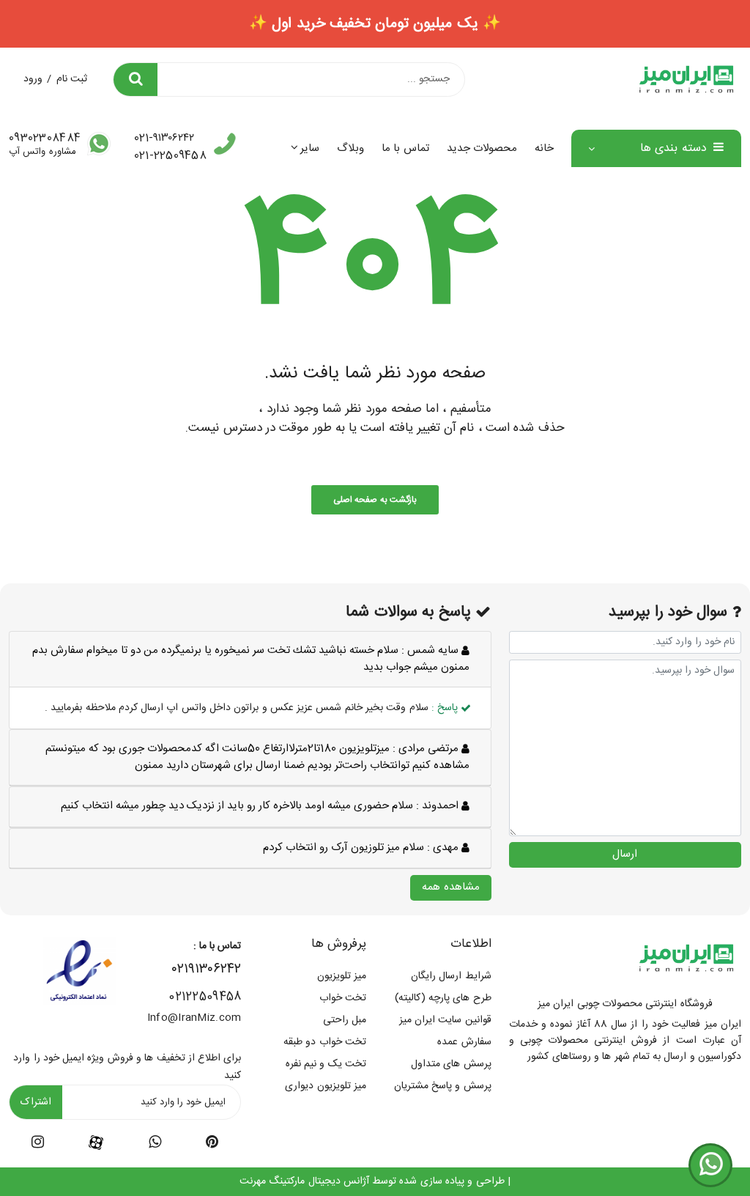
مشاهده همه (450, 887)
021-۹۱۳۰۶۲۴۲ (164, 138)
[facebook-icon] (96, 1143)
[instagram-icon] (37, 1144)
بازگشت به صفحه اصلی (375, 499)
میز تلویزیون (341, 976)
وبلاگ (350, 148)
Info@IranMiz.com (194, 1018)
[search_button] (135, 79)
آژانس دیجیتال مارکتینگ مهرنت (304, 1181)
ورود (32, 79)
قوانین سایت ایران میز (445, 1020)
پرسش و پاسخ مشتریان (442, 1086)
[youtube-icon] (155, 1144)
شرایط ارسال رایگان (451, 976)
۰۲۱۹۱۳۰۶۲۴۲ (206, 969)
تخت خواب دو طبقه (324, 1042)
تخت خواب (342, 998)
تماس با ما (405, 148)
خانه (544, 148)
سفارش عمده (464, 1042)
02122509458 (204, 997)
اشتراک (36, 1102)
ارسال (624, 854)
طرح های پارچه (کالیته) (443, 998)
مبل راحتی (344, 1020)
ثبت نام (71, 79)
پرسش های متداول (451, 1064)
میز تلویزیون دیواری (325, 1086)
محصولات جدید (482, 148)
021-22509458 (170, 156)
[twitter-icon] (212, 1144)
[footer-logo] (686, 958)
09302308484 (45, 138)
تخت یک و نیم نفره (326, 1064)
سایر (309, 148)
